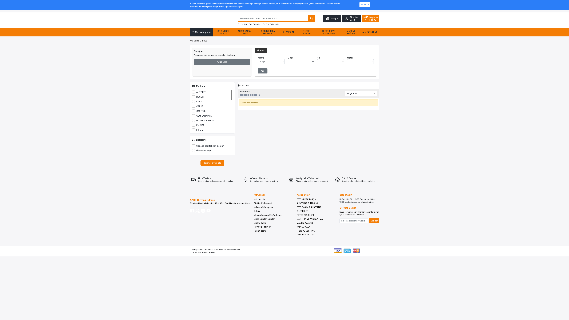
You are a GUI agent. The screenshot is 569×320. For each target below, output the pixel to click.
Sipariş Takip (260, 223)
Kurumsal (259, 194)
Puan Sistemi (260, 230)
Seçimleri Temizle (212, 163)
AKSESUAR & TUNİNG (307, 203)
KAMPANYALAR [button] (369, 32)
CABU (199, 101)
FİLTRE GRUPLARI (305, 215)
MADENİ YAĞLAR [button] (351, 32)
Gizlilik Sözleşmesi (263, 203)
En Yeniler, (242, 24)
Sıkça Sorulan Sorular (264, 219)
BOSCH (200, 97)
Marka (261, 57)
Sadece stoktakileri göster (210, 146)
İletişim (257, 211)
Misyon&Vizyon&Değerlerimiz (268, 215)
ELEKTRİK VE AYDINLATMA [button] (328, 32)
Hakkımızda (259, 199)
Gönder (374, 221)
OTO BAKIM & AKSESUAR (309, 207)
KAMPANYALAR (304, 226)
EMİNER (200, 125)
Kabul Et (365, 4)
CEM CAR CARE (204, 116)
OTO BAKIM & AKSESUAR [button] (268, 32)
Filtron (199, 130)
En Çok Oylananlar (271, 24)
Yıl (318, 57)
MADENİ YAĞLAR (305, 223)
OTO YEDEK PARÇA (306, 199)
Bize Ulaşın (345, 194)
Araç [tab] (262, 50)
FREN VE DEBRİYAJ (306, 230)
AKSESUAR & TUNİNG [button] (244, 32)
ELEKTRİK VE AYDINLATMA (310, 219)
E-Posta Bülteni (348, 207)
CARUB (199, 106)
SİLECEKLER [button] (289, 32)
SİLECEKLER (302, 211)
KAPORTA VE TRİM (306, 234)
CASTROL (201, 111)
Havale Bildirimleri (262, 226)
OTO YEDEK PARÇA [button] (223, 32)
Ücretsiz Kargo (203, 150)
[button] (351, 18)
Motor (350, 57)
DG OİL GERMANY (205, 120)
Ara (262, 71)
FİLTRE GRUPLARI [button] (306, 32)
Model (291, 57)
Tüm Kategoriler (203, 32)
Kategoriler (303, 194)
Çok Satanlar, (255, 24)
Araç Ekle (222, 61)
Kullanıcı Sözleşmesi (263, 207)
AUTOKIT (201, 92)
